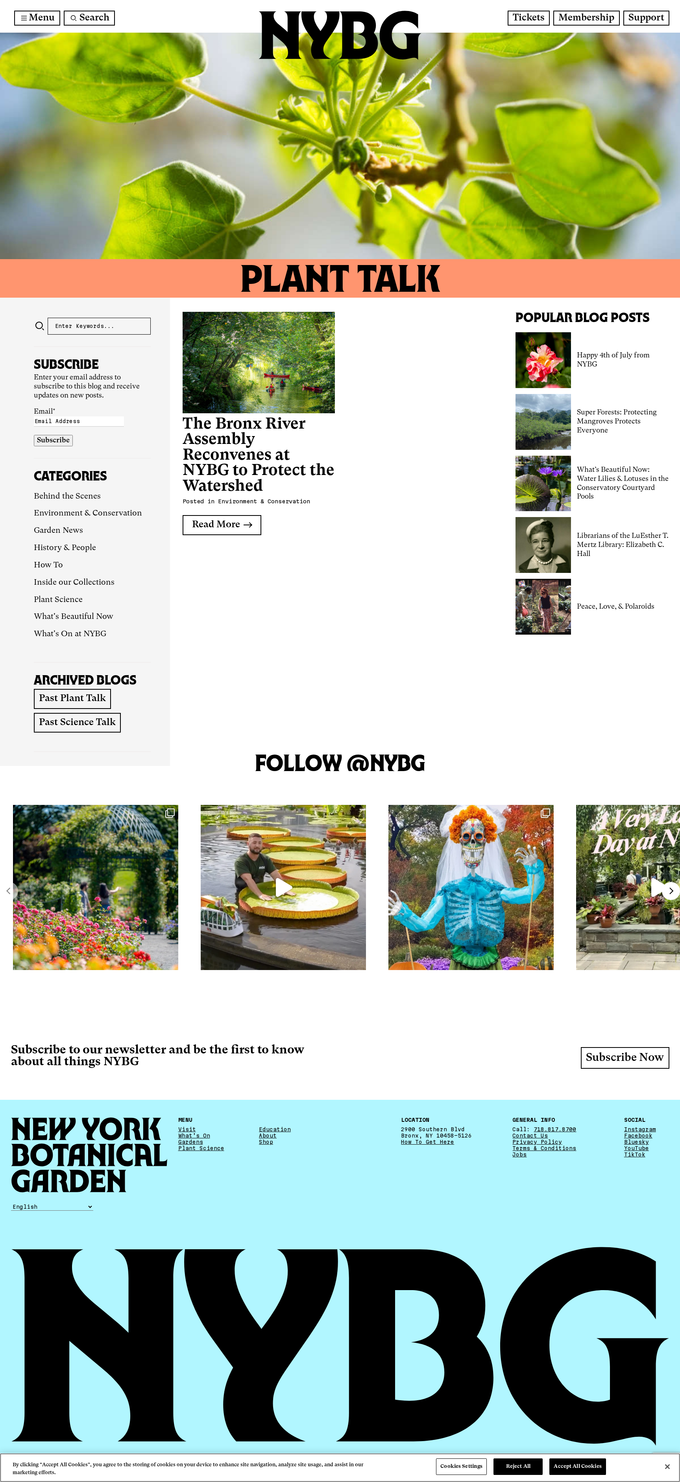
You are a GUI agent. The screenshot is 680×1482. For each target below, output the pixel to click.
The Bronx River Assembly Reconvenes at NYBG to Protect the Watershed (258, 455)
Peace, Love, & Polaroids (616, 606)
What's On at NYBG (70, 634)
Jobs (519, 1154)
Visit (187, 1129)
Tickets (529, 18)
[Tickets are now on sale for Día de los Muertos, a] (471, 887)
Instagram (640, 1129)
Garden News (58, 531)
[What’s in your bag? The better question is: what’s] (283, 887)
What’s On (194, 1135)
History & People (65, 548)
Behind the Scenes (67, 497)
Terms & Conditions (544, 1148)
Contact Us (530, 1135)
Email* (44, 411)
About (268, 1135)
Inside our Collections (74, 583)
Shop (266, 1142)
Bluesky (636, 1142)
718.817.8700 (555, 1129)
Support (646, 18)
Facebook (638, 1135)
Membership (586, 18)
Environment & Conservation (88, 513)
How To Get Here (427, 1142)
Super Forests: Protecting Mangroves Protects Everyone (617, 421)
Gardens (190, 1142)
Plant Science (58, 600)
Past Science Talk (77, 722)
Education (275, 1129)
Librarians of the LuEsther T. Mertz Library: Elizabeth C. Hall (623, 545)
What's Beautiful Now (73, 617)
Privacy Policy (537, 1142)
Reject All (518, 1466)
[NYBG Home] (340, 35)
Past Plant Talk (72, 698)
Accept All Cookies (577, 1466)
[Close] (667, 1466)
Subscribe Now (625, 1058)
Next (671, 891)
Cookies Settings (461, 1466)
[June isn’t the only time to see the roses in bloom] (95, 887)
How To (48, 565)
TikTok (634, 1154)
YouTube (636, 1148)
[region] (340, 1467)
